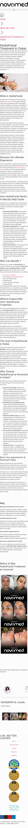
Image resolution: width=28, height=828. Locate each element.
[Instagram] (6, 817)
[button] (14, 9)
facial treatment (9, 101)
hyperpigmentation (18, 276)
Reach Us (14, 752)
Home (3, 19)
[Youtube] (10, 817)
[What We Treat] (2, 24)
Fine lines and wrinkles (9, 275)
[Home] (2, 15)
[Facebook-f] (2, 817)
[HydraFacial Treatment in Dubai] (2, 32)
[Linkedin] (14, 817)
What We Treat (7, 28)
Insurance (14, 755)
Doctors (14, 748)
